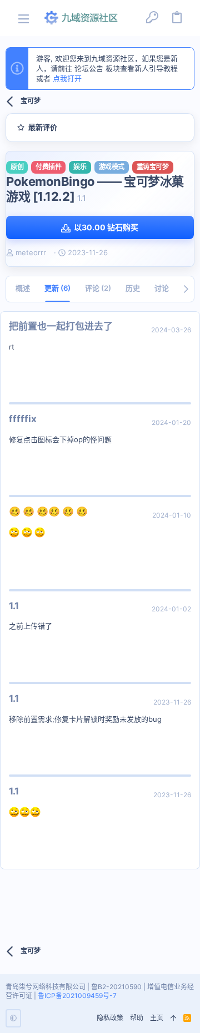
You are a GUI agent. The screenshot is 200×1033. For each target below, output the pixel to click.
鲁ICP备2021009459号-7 (77, 995)
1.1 (14, 605)
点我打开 (67, 78)
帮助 (136, 1018)
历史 (133, 287)
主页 (156, 1018)
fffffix (23, 418)
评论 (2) (98, 287)
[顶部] (173, 1018)
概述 (23, 287)
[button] (23, 18)
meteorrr (31, 252)
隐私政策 (110, 1018)
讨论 (161, 287)
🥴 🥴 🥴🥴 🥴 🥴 (48, 511)
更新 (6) (57, 287)
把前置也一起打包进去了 (61, 326)
